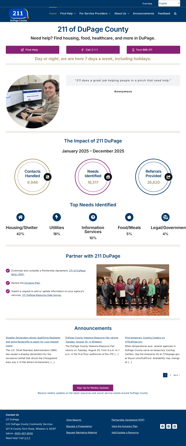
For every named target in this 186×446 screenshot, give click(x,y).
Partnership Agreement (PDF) (128, 419)
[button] (175, 13)
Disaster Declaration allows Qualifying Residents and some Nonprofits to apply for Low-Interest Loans (33, 341)
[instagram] (168, 426)
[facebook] (162, 426)
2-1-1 (27, 438)
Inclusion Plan (32, 282)
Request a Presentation (79, 426)
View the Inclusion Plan (125, 426)
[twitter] (174, 426)
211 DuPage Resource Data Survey (41, 295)
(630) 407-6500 (24, 433)
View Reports (73, 419)
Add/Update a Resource (125, 432)
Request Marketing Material (81, 432)
